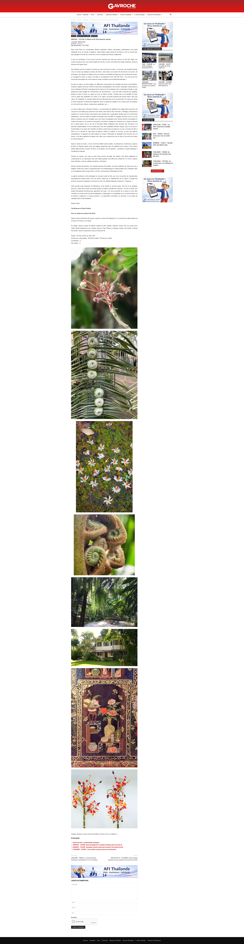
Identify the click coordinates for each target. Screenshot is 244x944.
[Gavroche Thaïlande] (122, 6)
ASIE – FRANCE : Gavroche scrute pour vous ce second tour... (161, 136)
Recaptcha (74, 917)
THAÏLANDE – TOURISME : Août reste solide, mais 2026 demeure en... (165, 83)
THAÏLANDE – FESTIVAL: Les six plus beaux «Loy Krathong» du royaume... (163, 163)
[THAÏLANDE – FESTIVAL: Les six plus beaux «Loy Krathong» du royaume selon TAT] (147, 163)
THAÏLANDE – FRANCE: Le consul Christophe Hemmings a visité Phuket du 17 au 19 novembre (84, 859)
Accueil (79, 15)
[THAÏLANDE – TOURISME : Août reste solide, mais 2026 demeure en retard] (166, 76)
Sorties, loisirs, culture (84, 36)
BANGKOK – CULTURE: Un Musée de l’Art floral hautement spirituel (91, 39)
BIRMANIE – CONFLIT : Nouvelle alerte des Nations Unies (163, 144)
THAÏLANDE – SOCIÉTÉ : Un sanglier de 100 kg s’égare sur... (165, 65)
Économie (100, 15)
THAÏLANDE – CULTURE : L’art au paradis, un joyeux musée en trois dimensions (94, 849)
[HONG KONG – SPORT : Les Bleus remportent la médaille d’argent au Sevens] (147, 127)
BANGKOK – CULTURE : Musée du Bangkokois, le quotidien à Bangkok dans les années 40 (97, 845)
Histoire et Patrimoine (154, 15)
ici (80, 243)
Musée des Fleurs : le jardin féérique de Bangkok (86, 842)
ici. (80, 241)
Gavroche (79, 43)
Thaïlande (85, 15)
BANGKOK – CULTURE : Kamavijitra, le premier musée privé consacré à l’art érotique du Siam (98, 847)
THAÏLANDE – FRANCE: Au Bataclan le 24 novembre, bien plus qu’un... (162, 154)
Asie (92, 15)
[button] (170, 15)
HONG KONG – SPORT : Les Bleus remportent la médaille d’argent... (161, 127)
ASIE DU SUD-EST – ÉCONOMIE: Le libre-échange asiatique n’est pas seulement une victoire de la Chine (122, 859)
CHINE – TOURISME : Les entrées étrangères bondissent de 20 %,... (148, 65)
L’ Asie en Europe (139, 15)
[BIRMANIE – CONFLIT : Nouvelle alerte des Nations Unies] (147, 145)
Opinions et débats (111, 15)
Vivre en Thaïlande (125, 15)
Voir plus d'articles (157, 171)
